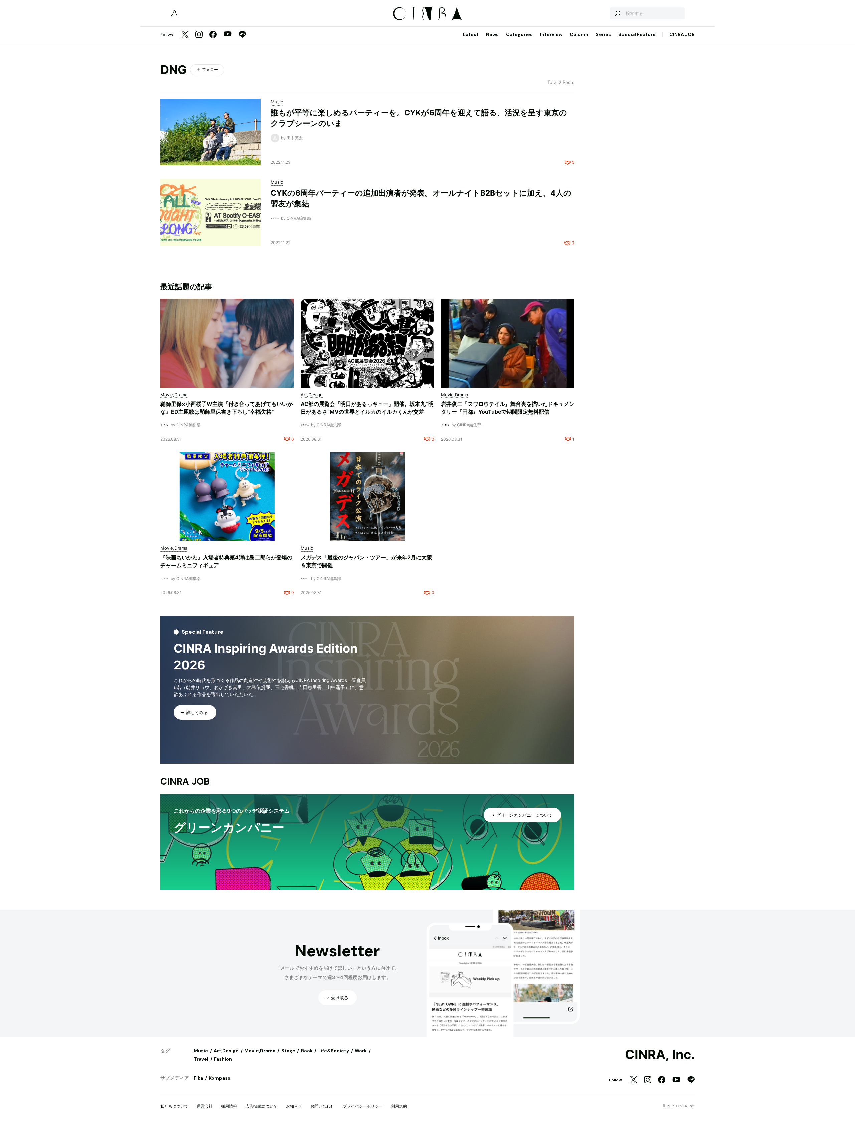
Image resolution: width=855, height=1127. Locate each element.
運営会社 (205, 1106)
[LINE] (242, 35)
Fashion (223, 1059)
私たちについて (174, 1106)
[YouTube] (227, 35)
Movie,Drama (259, 1050)
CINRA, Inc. (660, 1054)
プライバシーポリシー (363, 1106)
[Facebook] (213, 35)
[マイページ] (174, 13)
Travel (201, 1059)
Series (603, 34)
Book (307, 1050)
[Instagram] (199, 35)
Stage (288, 1050)
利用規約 (399, 1106)
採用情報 (229, 1106)
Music (201, 1050)
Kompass (219, 1078)
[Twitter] (185, 35)
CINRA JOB (682, 34)
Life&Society (333, 1050)
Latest (471, 34)
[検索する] (617, 13)
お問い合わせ (322, 1106)
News (492, 34)
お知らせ (294, 1106)
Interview (551, 34)
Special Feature (637, 34)
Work (361, 1050)
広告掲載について (261, 1106)
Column (579, 34)
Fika (198, 1078)
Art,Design (226, 1050)
